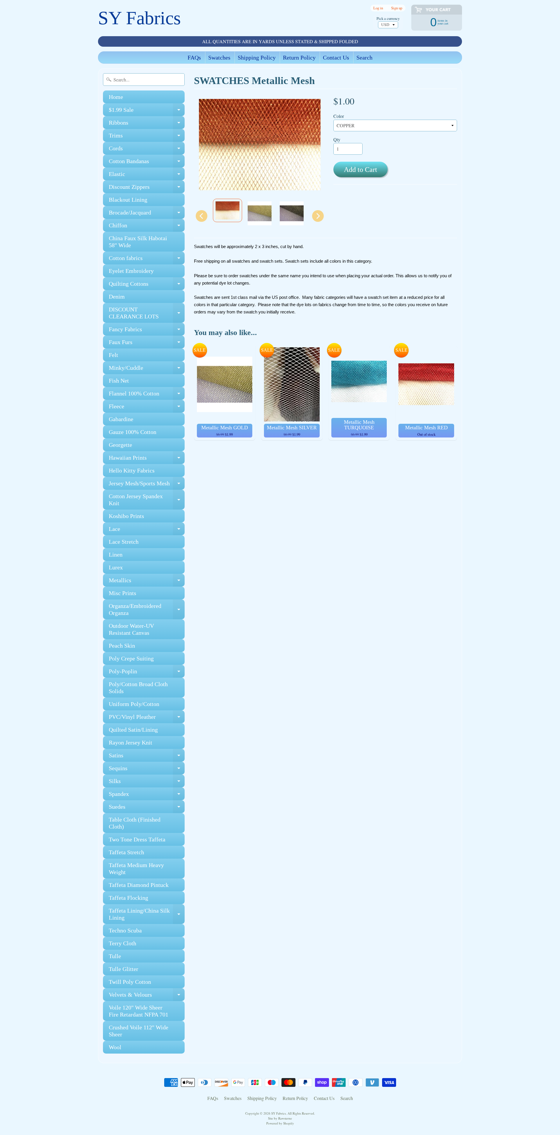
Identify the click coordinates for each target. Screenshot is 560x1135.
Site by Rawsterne (280, 1118)
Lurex (116, 567)
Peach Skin (122, 645)
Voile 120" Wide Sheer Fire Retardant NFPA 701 (138, 1011)
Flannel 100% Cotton (147, 395)
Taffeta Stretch (126, 852)
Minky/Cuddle (147, 369)
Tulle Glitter (123, 969)
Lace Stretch (124, 541)
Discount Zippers (147, 188)
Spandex (147, 795)
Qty (336, 139)
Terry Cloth (122, 943)
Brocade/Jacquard (147, 214)
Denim (117, 296)
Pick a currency (388, 18)
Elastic (147, 175)
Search (364, 57)
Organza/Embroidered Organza (147, 610)
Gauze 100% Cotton (132, 432)
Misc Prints (122, 593)
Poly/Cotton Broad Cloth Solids (138, 687)
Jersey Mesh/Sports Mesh (147, 485)
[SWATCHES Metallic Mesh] (227, 210)
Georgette (120, 445)
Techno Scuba (125, 930)
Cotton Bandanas (147, 163)
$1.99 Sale (147, 111)
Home (116, 97)
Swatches (219, 57)
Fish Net (119, 380)
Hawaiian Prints (147, 459)
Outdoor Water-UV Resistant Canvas (131, 629)
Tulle (115, 956)
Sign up (396, 8)
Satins (147, 757)
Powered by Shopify (280, 1123)
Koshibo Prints (126, 516)
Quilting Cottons (147, 285)
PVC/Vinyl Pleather (147, 718)
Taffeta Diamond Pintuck (139, 885)
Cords (147, 150)
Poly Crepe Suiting (131, 658)
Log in (378, 8)
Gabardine (121, 419)
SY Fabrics (139, 18)
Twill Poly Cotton (130, 982)
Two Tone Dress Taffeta (137, 839)
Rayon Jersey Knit (130, 742)
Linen (116, 554)
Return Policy (299, 57)
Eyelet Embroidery (131, 271)
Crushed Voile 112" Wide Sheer (138, 1031)
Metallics (147, 582)
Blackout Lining (128, 199)
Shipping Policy (257, 57)
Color (338, 116)
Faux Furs (147, 343)
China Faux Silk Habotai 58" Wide (138, 241)
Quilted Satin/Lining (133, 729)
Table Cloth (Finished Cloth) (134, 823)
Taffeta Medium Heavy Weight (136, 868)
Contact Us (336, 57)
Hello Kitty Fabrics (132, 470)
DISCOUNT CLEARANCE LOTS (147, 313)
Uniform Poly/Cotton (134, 704)
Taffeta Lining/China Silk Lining (147, 914)
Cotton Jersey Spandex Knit (147, 500)
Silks (147, 782)
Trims (147, 137)
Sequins (147, 770)
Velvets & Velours (147, 996)
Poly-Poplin (147, 673)
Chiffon (147, 227)
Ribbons (147, 124)
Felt (113, 355)
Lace (147, 530)
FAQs (194, 57)
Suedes (147, 808)
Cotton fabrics (147, 259)
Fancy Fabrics (147, 331)
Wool (115, 1047)
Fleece (147, 408)
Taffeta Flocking (128, 898)
